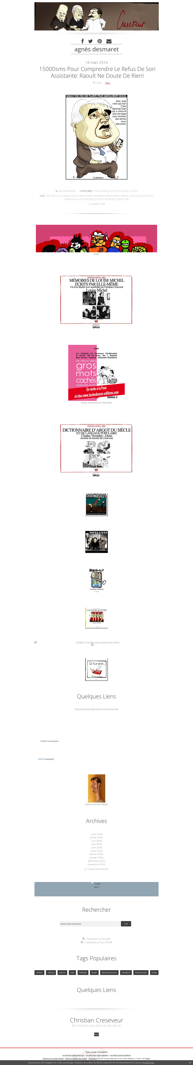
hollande (83, 972)
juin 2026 (96, 840)
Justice (112, 191)
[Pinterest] (99, 41)
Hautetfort (103, 1052)
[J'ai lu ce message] (190, 1062)
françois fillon (73, 199)
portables (90, 199)
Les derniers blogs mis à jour (73, 1055)
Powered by (46, 759)
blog (147, 1058)
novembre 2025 (96, 864)
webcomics (96, 709)
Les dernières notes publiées (97, 1055)
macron (62, 972)
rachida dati (146, 195)
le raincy (66, 195)
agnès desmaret (95, 195)
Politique (122, 191)
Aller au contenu (11, 2)
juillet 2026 (96, 837)
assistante (78, 195)
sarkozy (51, 972)
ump (72, 972)
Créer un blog (91, 1052)
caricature (122, 199)
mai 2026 (96, 844)
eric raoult (53, 195)
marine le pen (141, 972)
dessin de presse (105, 199)
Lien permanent (67, 191)
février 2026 (96, 854)
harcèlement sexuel (117, 195)
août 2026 (96, 834)
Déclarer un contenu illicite (53, 1058)
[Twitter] (90, 41)
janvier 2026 (96, 857)
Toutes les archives (97, 869)
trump (154, 972)
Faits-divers (101, 191)
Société (133, 191)
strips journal (110, 709)
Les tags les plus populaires (120, 1055)
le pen (94, 972)
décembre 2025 (96, 861)
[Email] (108, 41)
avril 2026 (96, 847)
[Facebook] (83, 41)
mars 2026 (97, 851)
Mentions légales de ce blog (76, 1058)
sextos (134, 195)
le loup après (82, 709)
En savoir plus (148, 1062)
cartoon (39, 972)
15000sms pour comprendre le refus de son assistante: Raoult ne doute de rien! (97, 72)
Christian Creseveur (96, 1020)
